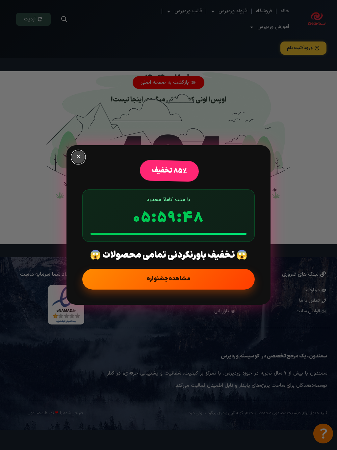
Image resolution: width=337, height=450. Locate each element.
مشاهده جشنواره (168, 278)
